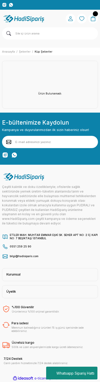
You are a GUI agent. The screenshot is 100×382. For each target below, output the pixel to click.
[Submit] (8, 142)
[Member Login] (70, 19)
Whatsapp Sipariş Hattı (75, 373)
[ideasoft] (23, 378)
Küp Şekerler (43, 51)
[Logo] (24, 18)
